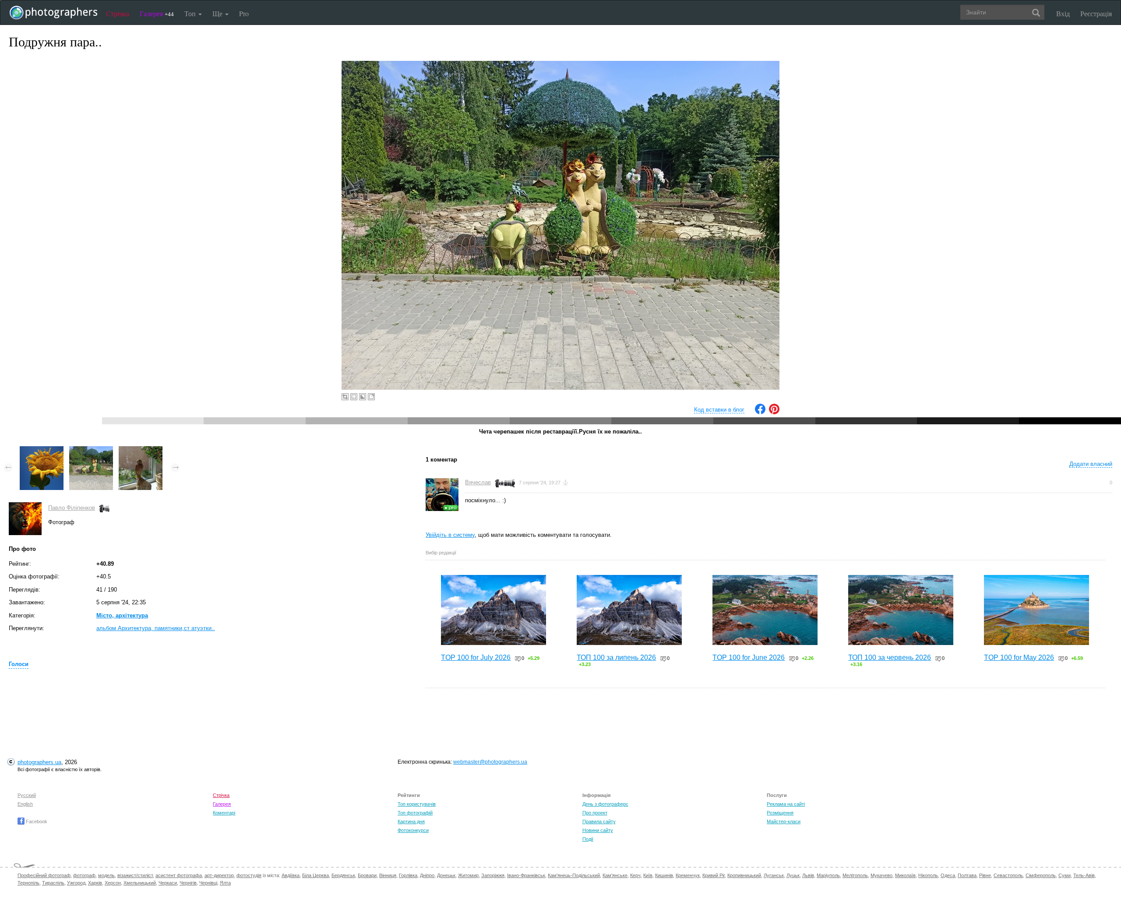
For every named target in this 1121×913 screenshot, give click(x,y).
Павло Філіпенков (71, 507)
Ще (218, 13)
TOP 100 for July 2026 (476, 657)
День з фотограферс (605, 804)
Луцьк (793, 875)
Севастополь (1008, 875)
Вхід (1063, 13)
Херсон (113, 882)
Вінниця (387, 875)
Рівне (985, 875)
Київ (647, 875)
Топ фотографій (415, 812)
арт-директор (219, 875)
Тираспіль (53, 882)
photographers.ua (39, 762)
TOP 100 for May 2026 (1019, 657)
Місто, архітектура (122, 615)
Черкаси (168, 882)
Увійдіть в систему (450, 535)
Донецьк (446, 875)
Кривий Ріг (713, 875)
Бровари (367, 875)
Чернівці (208, 882)
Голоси (18, 664)
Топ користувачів (417, 804)
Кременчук (688, 875)
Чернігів (188, 882)
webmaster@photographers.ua (490, 762)
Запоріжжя (492, 875)
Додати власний (1090, 464)
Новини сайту (597, 830)
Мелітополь (855, 875)
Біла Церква (315, 875)
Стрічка (117, 13)
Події (587, 839)
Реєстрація (1096, 13)
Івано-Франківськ (526, 875)
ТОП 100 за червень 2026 (889, 657)
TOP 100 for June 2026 (748, 657)
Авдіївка (291, 875)
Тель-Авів (1084, 875)
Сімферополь (1041, 875)
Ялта (225, 882)
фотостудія (248, 875)
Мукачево (881, 875)
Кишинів (664, 875)
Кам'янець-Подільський (574, 875)
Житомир (468, 875)
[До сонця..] (41, 450)
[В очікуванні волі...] (140, 450)
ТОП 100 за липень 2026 (616, 657)
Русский (27, 795)
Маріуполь (828, 875)
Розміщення (780, 812)
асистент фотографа (178, 875)
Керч (635, 875)
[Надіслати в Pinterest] (774, 412)
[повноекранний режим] (371, 396)
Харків (95, 882)
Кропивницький (744, 875)
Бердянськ (343, 875)
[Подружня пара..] (91, 450)
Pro (244, 13)
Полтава (967, 875)
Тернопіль (28, 882)
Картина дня (411, 821)
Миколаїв (905, 875)
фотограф (84, 875)
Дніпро (427, 875)
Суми (1064, 875)
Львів (808, 875)
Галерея (157, 13)
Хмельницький (139, 882)
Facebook (36, 821)
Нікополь (928, 875)
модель (106, 875)
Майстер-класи (783, 821)
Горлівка (408, 875)
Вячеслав (478, 482)
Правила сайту (599, 821)
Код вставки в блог (719, 409)
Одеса (948, 875)
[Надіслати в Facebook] (760, 412)
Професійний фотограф (44, 875)
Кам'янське (615, 875)
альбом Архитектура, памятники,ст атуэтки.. (155, 628)
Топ (190, 13)
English (25, 804)
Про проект (594, 812)
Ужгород (76, 882)
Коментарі (224, 812)
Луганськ (774, 875)
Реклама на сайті (786, 804)
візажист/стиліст (135, 875)
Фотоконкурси (413, 830)
